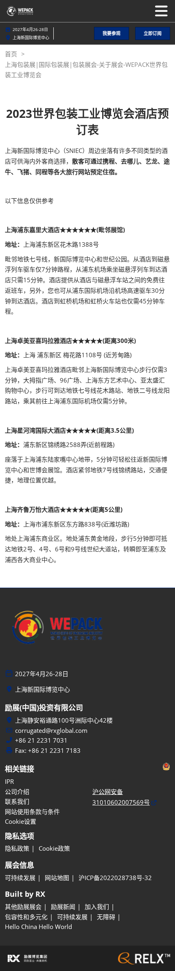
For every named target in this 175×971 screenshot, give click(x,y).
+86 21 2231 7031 (41, 740)
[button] (111, 33)
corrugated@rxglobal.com (51, 730)
